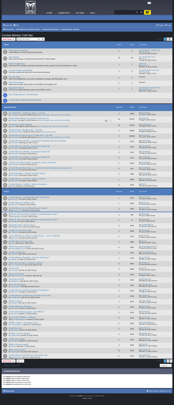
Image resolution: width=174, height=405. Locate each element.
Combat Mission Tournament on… (150, 87)
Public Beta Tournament (18, 50)
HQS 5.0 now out (15, 301)
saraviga (13, 120)
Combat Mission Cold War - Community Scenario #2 (29, 152)
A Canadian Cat (146, 252)
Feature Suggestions (17, 64)
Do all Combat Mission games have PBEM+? (26, 312)
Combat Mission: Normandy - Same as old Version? (29, 258)
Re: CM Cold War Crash (147, 57)
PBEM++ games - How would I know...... (25, 323)
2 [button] (167, 39)
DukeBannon (145, 89)
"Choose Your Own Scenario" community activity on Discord (32, 163)
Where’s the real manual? (19, 344)
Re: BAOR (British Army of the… (149, 70)
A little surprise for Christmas (20, 306)
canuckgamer (15, 286)
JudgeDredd (15, 335)
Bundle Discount (15, 328)
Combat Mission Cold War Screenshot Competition (29, 290)
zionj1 (13, 243)
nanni (143, 268)
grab (142, 184)
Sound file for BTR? (16, 279)
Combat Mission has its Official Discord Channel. (28, 208)
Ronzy (16, 238)
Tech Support (14, 57)
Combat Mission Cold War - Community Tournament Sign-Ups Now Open (37, 141)
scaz (142, 58)
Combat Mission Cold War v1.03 (21, 203)
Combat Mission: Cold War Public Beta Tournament (29, 197)
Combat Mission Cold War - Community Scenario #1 (29, 157)
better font (142, 63)
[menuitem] (16, 25)
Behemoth (144, 135)
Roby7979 (144, 52)
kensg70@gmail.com (18, 248)
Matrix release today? (17, 350)
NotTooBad (14, 115)
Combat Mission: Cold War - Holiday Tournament (28, 184)
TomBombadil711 (19, 319)
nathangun (14, 341)
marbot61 (14, 259)
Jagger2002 (145, 301)
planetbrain (14, 330)
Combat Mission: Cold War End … (150, 50)
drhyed (13, 346)
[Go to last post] (150, 113)
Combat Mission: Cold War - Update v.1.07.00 (27, 179)
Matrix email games (16, 274)
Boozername (145, 178)
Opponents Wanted (16, 88)
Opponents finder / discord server (22, 225)
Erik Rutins (144, 349)
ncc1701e (144, 257)
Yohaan (143, 118)
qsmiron (143, 65)
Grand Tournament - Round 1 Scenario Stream (27, 173)
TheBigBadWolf (16, 227)
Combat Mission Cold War (17, 35)
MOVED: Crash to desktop (19, 334)
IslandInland (145, 124)
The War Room (15, 77)
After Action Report (16, 82)
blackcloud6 (15, 351)
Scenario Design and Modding (20, 70)
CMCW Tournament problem (20, 247)
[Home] (30, 7)
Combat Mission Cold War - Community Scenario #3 (29, 146)
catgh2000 (144, 355)
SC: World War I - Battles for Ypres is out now (27, 113)
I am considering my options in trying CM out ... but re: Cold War (34, 236)
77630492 (14, 232)
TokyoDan (14, 313)
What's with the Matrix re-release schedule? (26, 263)
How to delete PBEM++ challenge (22, 317)
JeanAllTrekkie (16, 297)
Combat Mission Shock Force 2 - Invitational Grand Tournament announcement (40, 168)
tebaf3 (13, 126)
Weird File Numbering (17, 285)
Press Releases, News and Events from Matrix (55, 115)
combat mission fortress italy (20, 230)
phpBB (80, 396)
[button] (171, 39)
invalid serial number (17, 339)
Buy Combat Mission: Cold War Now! (23, 95)
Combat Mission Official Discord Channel (25, 100)
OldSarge (144, 72)
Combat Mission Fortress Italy (20, 241)
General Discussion (49, 132)
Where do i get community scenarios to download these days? (33, 214)
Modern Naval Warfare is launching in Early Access (29, 118)
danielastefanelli (16, 132)
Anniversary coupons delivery (20, 125)
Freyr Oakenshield (17, 265)
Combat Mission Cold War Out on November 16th (28, 355)
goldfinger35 (15, 281)
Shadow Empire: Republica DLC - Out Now (25, 130)
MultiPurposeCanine (17, 275)
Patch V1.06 (13, 268)
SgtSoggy (17, 216)
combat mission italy (17, 252)
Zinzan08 (144, 235)
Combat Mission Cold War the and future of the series (30, 296)
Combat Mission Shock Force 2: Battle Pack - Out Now (30, 135)
